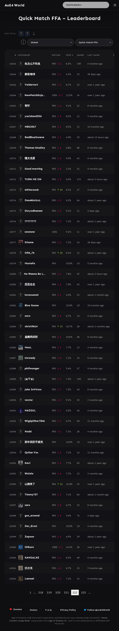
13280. (12, 274)
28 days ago (94, 74)
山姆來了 (30, 484)
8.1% (68, 189)
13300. (12, 547)
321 (66, 592)
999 (54, 284)
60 (78, 421)
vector (29, 400)
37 (78, 189)
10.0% (69, 263)
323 (83, 592)
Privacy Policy (68, 610)
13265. (12, 105)
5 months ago (95, 189)
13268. (12, 137)
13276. (12, 221)
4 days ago (93, 210)
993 (54, 63)
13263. (12, 63)
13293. (12, 431)
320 (57, 592)
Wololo (29, 473)
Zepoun (29, 536)
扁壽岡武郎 (31, 336)
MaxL (28, 347)
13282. (12, 305)
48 (78, 337)
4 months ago (95, 347)
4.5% (68, 295)
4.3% (68, 74)
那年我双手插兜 (34, 442)
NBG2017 (30, 126)
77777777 (30, 221)
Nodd (28, 431)
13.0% (69, 484)
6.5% (68, 410)
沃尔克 (29, 568)
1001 (54, 95)
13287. (12, 358)
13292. (12, 421)
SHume (29, 242)
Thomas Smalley (35, 147)
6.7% (68, 316)
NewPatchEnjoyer (36, 95)
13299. (12, 526)
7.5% (68, 389)
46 (78, 410)
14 (78, 221)
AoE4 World (14, 5)
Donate (17, 609)
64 (78, 200)
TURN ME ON (33, 179)
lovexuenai (31, 294)
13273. (12, 189)
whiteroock (32, 189)
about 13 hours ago (98, 137)
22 (78, 105)
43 (78, 284)
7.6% (68, 274)
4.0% (68, 137)
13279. (12, 263)
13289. (12, 379)
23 (78, 74)
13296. (12, 494)
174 (79, 179)
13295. (12, 463)
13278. (12, 252)
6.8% (68, 147)
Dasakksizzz (32, 200)
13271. (12, 168)
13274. (12, 200)
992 (54, 379)
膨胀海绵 (30, 74)
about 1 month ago (98, 295)
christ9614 (31, 326)
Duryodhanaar (34, 210)
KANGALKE (32, 557)
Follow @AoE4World (98, 610)
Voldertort (31, 84)
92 (78, 274)
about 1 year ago (97, 200)
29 (78, 536)
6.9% (68, 179)
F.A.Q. (48, 610)
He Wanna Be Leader (37, 273)
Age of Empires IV (57, 620)
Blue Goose (32, 305)
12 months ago (96, 452)
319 (49, 592)
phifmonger (32, 368)
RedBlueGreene (34, 137)
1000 (54, 547)
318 (40, 592)
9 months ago (95, 168)
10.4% (69, 337)
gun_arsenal (32, 515)
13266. (12, 116)
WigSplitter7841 (35, 421)
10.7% (69, 326)
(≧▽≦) (29, 379)
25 (78, 137)
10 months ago (96, 126)
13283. (12, 316)
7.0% (68, 284)
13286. (12, 347)
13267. (12, 126)
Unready (30, 358)
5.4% (68, 368)
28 (78, 326)
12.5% (69, 95)
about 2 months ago (99, 326)
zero (27, 315)
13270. (12, 158)
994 (54, 484)
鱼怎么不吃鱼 (32, 63)
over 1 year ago (96, 84)
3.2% (68, 168)
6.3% (68, 200)
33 (78, 400)
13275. (12, 210)
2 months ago (95, 400)
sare (27, 505)
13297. (12, 505)
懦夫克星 (30, 158)
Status (33, 610)
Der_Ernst (31, 526)
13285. (12, 337)
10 (78, 263)
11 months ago (96, 421)
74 (78, 515)
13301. (12, 568)
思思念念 (30, 284)
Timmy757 (31, 494)
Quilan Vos (31, 452)
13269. (12, 147)
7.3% (68, 379)
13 (78, 347)
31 (78, 168)
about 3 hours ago (97, 179)
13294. (12, 452)
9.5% (68, 158)
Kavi (27, 463)
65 (78, 463)
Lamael (29, 578)
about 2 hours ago (97, 274)
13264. (12, 74)
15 (78, 316)
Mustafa (30, 263)
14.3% (69, 547)
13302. (12, 578)
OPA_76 (29, 252)
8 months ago (95, 105)
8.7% (68, 84)
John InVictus (33, 389)
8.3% (68, 63)
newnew (30, 231)
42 (78, 158)
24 (78, 95)
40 (78, 389)
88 (78, 147)
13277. (12, 231)
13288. (12, 368)
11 (78, 210)
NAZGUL (30, 410)
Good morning (33, 168)
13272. (12, 179)
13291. (12, 410)
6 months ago (95, 63)
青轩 (27, 105)
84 (78, 494)
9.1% (68, 105)
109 (79, 63)
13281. (12, 295)
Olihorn (29, 547)
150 (79, 379)
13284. (12, 326)
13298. (12, 515)
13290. (12, 400)
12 (78, 116)
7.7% (68, 347)
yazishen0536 (33, 116)
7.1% (68, 221)
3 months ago (95, 116)
